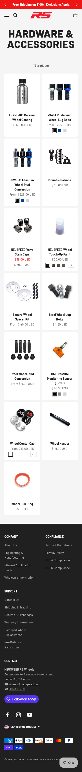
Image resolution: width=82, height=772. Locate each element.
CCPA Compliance (57, 560)
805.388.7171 (17, 689)
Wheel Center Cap (22, 443)
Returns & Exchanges (18, 615)
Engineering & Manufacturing (14, 555)
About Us (10, 545)
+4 (71, 265)
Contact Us (11, 599)
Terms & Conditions (58, 545)
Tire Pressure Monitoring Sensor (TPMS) (59, 378)
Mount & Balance (59, 180)
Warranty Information (18, 622)
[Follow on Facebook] (7, 715)
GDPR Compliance (57, 568)
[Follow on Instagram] (18, 715)
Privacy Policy (54, 552)
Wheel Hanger (59, 443)
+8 (33, 454)
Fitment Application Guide (17, 567)
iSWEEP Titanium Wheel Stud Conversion (22, 184)
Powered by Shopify (51, 759)
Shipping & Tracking (17, 607)
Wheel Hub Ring (22, 504)
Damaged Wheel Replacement (15, 632)
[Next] (77, 4)
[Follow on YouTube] (30, 715)
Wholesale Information (19, 577)
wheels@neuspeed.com (24, 684)
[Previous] (5, 4)
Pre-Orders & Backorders (13, 644)
